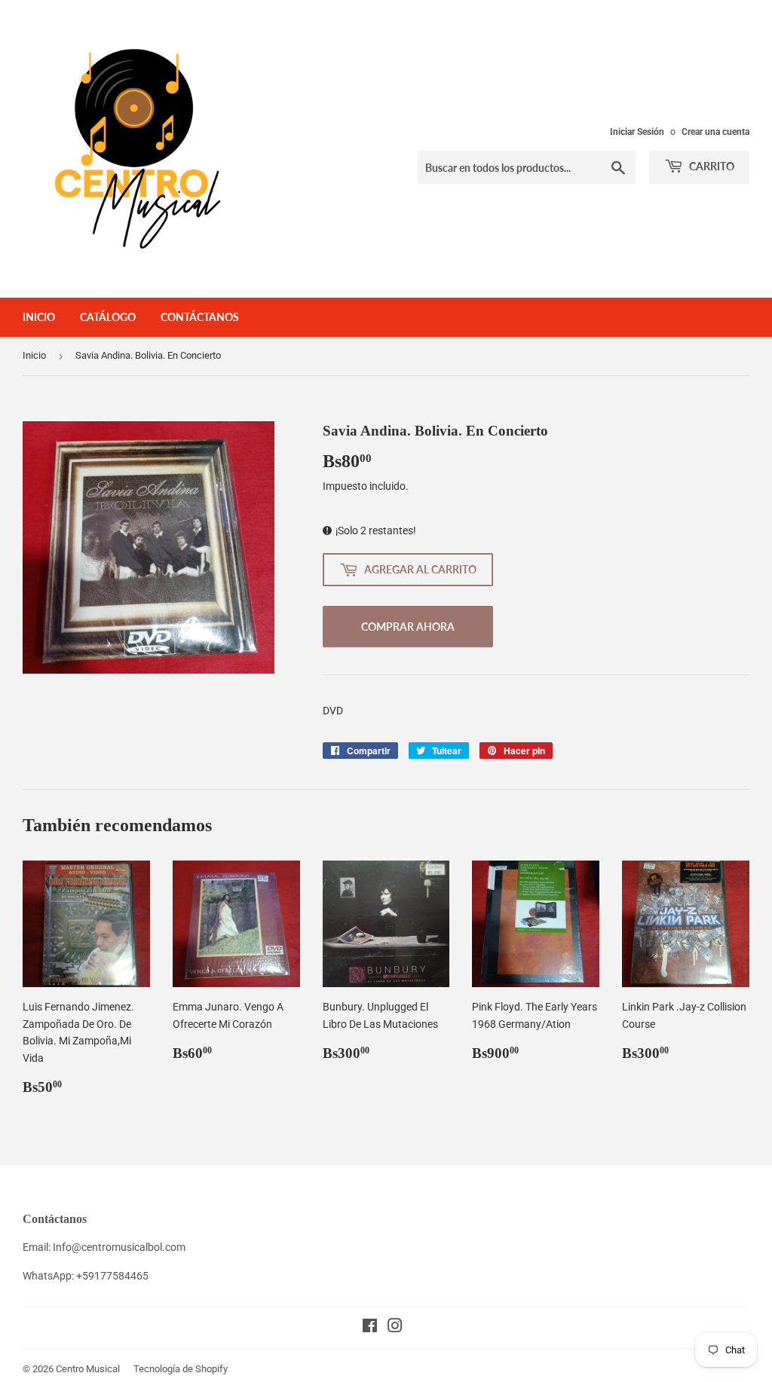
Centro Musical (88, 1368)
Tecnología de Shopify (180, 1368)
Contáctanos (200, 316)
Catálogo (108, 316)
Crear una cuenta (715, 132)
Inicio (39, 316)
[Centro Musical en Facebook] (370, 1328)
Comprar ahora (408, 626)
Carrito (710, 166)
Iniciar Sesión (637, 132)
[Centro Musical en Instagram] (395, 1328)
